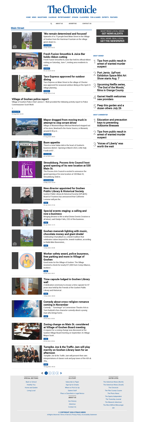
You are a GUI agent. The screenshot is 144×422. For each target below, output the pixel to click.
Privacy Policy (76, 415)
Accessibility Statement (89, 415)
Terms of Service (65, 415)
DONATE (128, 2)
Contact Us (86, 23)
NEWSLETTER (116, 2)
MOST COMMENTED (100, 115)
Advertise (73, 23)
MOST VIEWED (98, 56)
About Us (59, 23)
